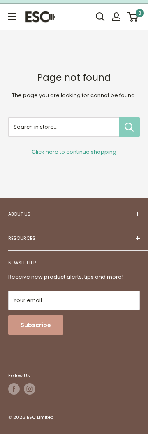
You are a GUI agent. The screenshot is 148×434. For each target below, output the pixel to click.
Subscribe (36, 325)
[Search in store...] (129, 127)
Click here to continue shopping (74, 152)
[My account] (116, 16)
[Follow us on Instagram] (29, 389)
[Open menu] (12, 16)
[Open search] (100, 16)
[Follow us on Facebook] (14, 389)
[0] (133, 17)
